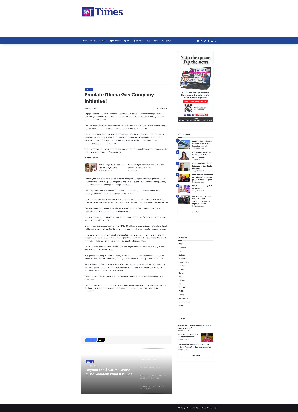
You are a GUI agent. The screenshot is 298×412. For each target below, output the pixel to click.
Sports (127, 41)
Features (182, 266)
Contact (214, 408)
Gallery (181, 273)
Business (116, 41)
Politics (102, 41)
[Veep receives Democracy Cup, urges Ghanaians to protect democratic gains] (184, 178)
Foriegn (182, 269)
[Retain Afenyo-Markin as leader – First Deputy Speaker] (91, 167)
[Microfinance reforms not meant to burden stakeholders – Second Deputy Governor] (184, 199)
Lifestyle (182, 280)
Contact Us (166, 41)
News (92, 41)
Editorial (89, 89)
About (198, 408)
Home (85, 41)
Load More (195, 212)
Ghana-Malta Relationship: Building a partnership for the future (202, 165)
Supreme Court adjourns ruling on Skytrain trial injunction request (202, 143)
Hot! (180, 277)
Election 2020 (184, 262)
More (156, 41)
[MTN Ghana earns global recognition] (184, 189)
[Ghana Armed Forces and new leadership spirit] (207, 337)
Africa (148, 41)
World (181, 305)
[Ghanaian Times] (102, 11)
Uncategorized (184, 302)
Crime (138, 41)
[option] (126, 371)
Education (182, 258)
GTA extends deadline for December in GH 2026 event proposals (202, 154)
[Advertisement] (172, 18)
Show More (195, 355)
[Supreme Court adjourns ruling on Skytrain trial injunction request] (184, 144)
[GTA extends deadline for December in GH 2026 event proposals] (184, 155)
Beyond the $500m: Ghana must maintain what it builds (109, 372)
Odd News (183, 287)
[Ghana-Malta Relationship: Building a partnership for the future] (184, 166)
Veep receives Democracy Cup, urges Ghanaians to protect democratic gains (202, 177)
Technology (183, 298)
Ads (208, 408)
